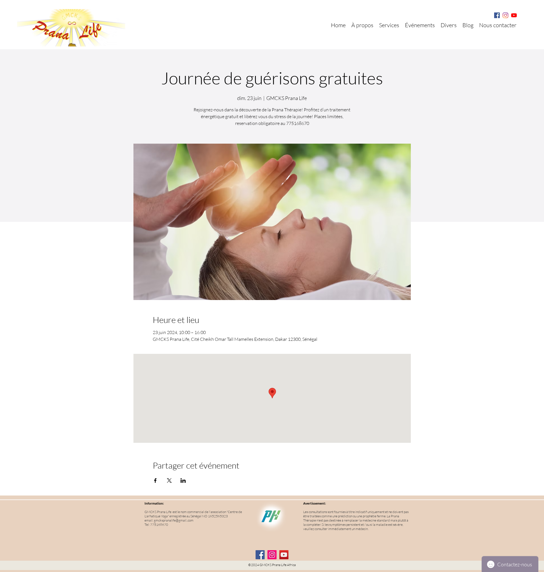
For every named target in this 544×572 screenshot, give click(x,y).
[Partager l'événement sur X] (169, 480)
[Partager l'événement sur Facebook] (155, 480)
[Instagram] (505, 15)
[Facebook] (497, 15)
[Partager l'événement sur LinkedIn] (183, 480)
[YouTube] (283, 554)
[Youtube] (514, 15)
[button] (449, 25)
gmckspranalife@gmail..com (174, 520)
